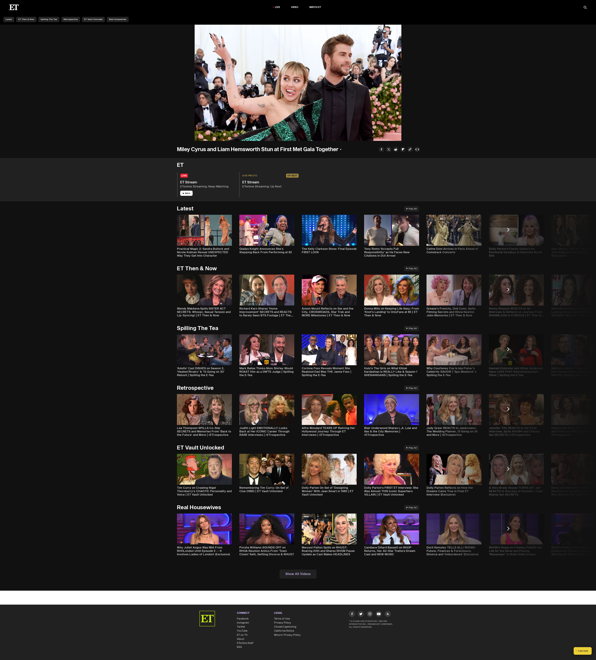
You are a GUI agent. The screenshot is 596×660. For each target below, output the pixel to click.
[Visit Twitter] (361, 614)
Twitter (241, 627)
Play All (413, 208)
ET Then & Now (26, 19)
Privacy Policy (282, 623)
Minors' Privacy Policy (287, 635)
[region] (298, 83)
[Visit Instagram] (370, 614)
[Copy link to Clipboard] (410, 149)
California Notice (284, 631)
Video (294, 7)
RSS (239, 647)
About (240, 639)
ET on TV (242, 635)
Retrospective (71, 19)
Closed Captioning (285, 627)
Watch (187, 193)
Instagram (243, 623)
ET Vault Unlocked (93, 19)
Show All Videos (298, 574)
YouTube (242, 631)
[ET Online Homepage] (14, 7)
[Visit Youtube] (379, 614)
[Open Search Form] (585, 8)
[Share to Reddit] (396, 149)
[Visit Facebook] (352, 614)
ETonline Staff (245, 643)
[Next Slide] (510, 231)
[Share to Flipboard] (403, 149)
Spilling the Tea (49, 19)
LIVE (277, 7)
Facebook (243, 619)
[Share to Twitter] (389, 149)
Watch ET (315, 7)
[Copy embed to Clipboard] (417, 149)
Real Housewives (117, 19)
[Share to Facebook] (381, 149)
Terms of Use (282, 619)
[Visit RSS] (388, 614)
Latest (9, 19)
